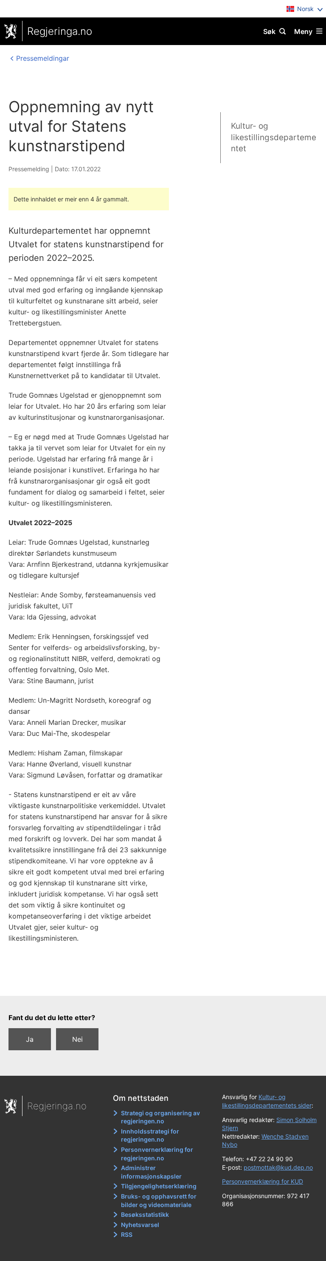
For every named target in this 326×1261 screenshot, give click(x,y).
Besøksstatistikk (145, 1214)
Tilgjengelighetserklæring (159, 1186)
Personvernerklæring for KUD (262, 1181)
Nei (77, 1039)
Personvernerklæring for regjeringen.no (157, 1154)
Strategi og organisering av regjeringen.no (160, 1117)
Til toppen (159, 983)
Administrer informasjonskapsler (151, 1172)
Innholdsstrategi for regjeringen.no (150, 1135)
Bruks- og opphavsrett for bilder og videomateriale (159, 1200)
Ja (30, 1039)
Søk (269, 31)
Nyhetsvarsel (140, 1224)
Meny (303, 31)
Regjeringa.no (59, 31)
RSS (126, 1234)
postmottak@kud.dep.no (278, 1167)
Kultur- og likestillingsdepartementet (273, 137)
